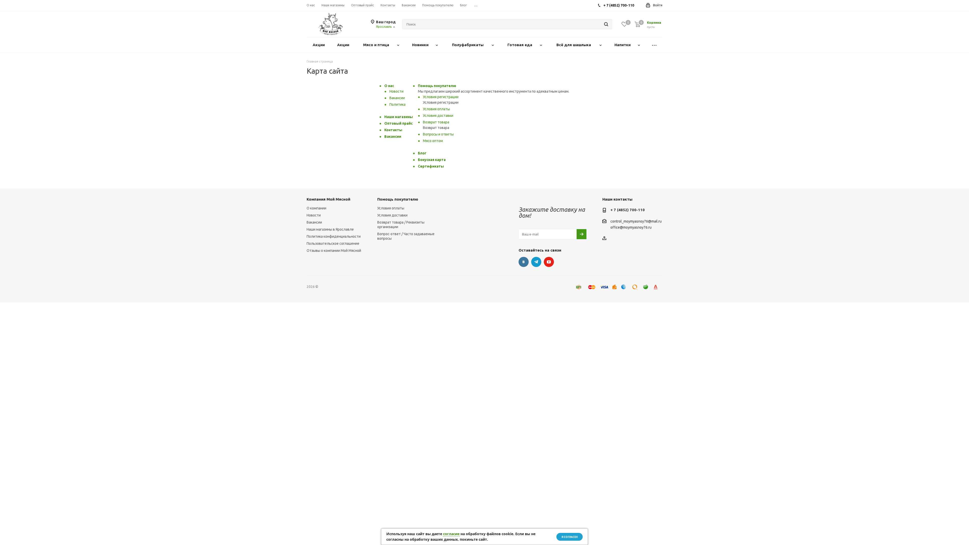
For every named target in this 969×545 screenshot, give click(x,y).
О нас (389, 86)
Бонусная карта (432, 160)
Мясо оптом (433, 141)
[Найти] (606, 24)
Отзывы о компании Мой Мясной (334, 251)
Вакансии (397, 98)
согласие (451, 533)
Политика (397, 104)
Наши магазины (398, 117)
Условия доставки (438, 116)
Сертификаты (431, 166)
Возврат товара (436, 122)
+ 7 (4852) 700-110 (627, 210)
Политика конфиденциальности (334, 236)
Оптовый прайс (398, 123)
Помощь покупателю (437, 86)
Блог (422, 153)
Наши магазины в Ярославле (330, 229)
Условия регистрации (441, 97)
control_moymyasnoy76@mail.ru (636, 222)
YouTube (549, 262)
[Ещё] (654, 45)
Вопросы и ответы (438, 134)
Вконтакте (524, 262)
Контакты (393, 130)
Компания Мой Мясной (328, 199)
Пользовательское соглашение (333, 243)
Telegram (536, 262)
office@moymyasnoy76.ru (631, 227)
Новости (396, 91)
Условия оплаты (436, 109)
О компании (316, 208)
